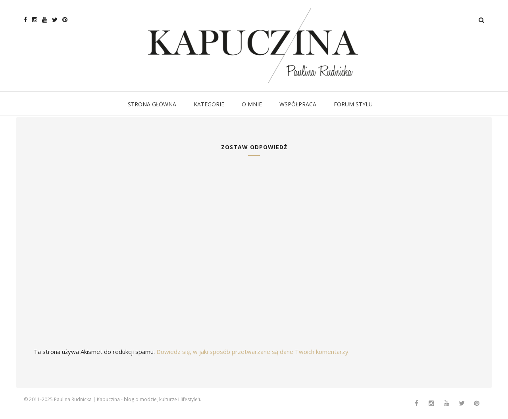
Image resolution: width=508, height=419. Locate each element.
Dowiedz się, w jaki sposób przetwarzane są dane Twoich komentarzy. (253, 352)
